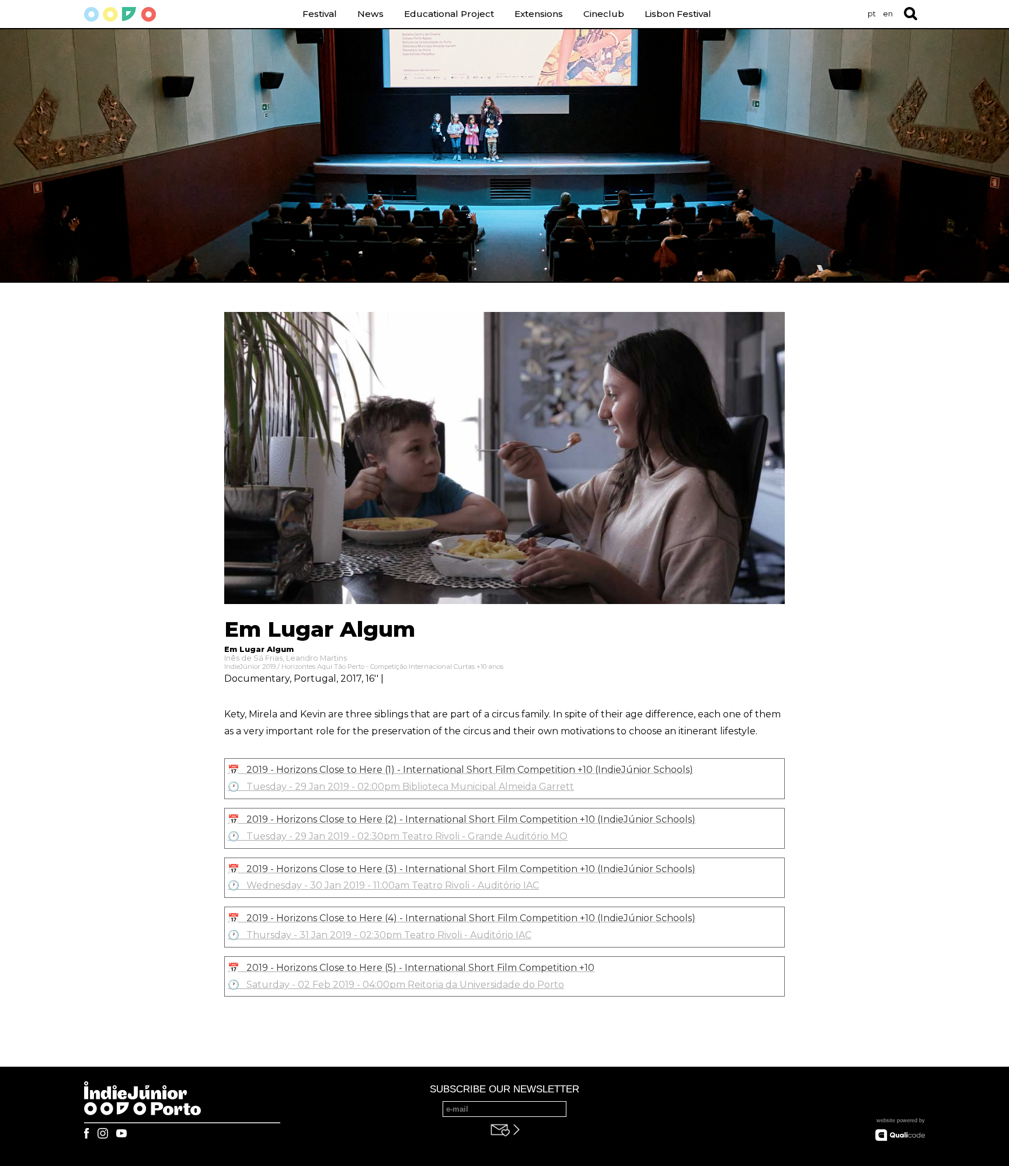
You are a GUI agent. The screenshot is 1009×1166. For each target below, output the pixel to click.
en (888, 13)
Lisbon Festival (678, 13)
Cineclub (603, 13)
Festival (319, 13)
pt (872, 13)
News (370, 13)
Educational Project (449, 13)
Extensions (538, 13)
